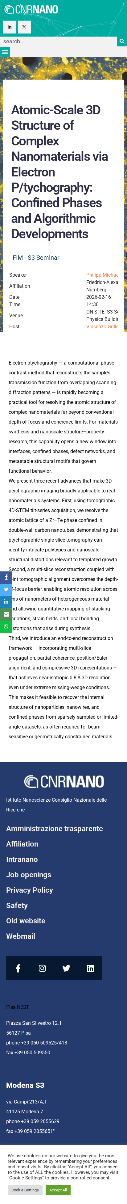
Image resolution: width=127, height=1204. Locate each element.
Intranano (22, 859)
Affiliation (22, 844)
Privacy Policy (29, 890)
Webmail (20, 936)
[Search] (122, 41)
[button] (5, 52)
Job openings (28, 874)
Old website (25, 921)
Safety (17, 905)
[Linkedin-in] (9, 27)
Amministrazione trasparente (54, 828)
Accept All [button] (58, 1190)
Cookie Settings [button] (25, 1190)
